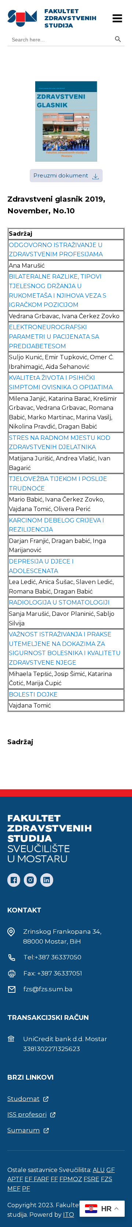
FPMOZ (70, 1179)
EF (29, 1179)
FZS (106, 1179)
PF (26, 1188)
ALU (99, 1170)
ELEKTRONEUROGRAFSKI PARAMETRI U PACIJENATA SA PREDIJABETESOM (54, 336)
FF (54, 1179)
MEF (14, 1188)
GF (110, 1170)
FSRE (91, 1179)
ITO (68, 1214)
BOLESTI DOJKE (33, 694)
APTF (15, 1179)
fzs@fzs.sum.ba (48, 989)
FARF (41, 1179)
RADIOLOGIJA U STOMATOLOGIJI (59, 602)
